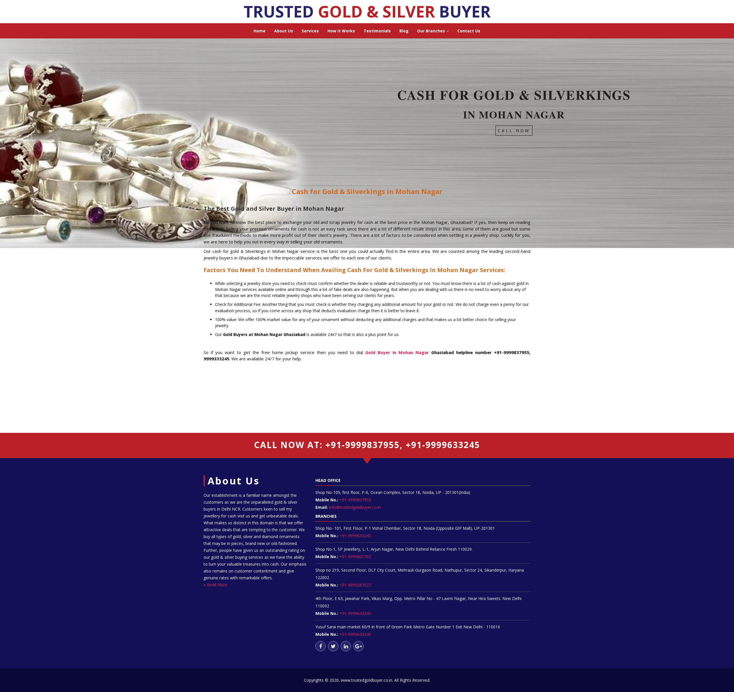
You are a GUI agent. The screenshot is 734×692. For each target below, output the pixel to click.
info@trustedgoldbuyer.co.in (355, 507)
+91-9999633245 (354, 535)
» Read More (215, 584)
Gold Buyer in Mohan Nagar (397, 352)
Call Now (514, 130)
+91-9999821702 (354, 556)
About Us (283, 31)
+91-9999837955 (354, 500)
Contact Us (468, 31)
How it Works (341, 31)
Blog (404, 31)
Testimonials (377, 31)
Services (310, 31)
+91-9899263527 (355, 585)
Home (259, 31)
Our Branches (431, 31)
